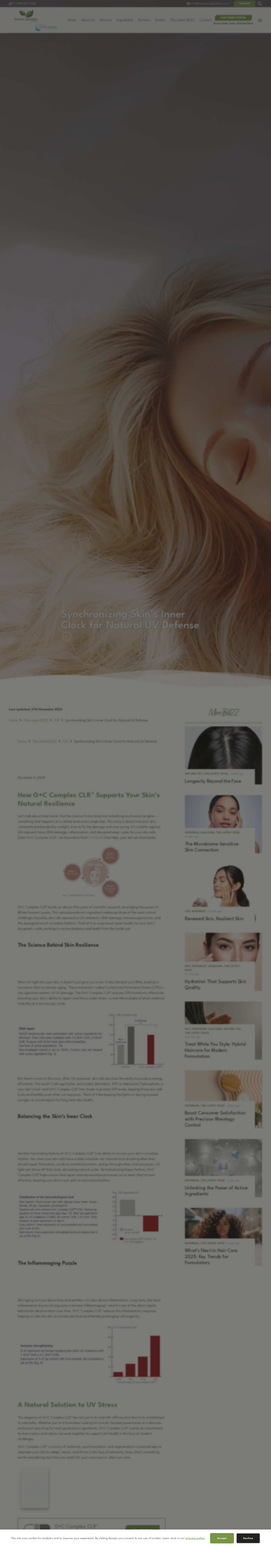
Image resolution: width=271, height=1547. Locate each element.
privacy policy (195, 1538)
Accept (222, 1538)
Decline (248, 1538)
